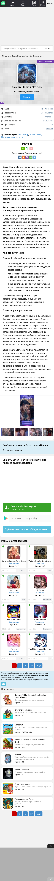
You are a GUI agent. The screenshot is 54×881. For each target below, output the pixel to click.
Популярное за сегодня (12, 137)
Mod (2, 103)
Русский (49, 129)
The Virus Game (14, 619)
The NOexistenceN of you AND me (40, 649)
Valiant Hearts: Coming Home (40, 561)
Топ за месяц (35, 135)
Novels (14, 649)
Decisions (14, 590)
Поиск (47, 48)
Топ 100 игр (23, 135)
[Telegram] (34, 157)
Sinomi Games (47, 113)
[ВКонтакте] (19, 157)
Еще (39, 665)
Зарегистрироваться (39, 675)
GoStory (40, 590)
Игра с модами (45, 61)
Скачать (27, 97)
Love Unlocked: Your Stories (14, 561)
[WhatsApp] (30, 157)
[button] (52, 397)
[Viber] (27, 157)
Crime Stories (40, 619)
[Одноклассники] (23, 157)
